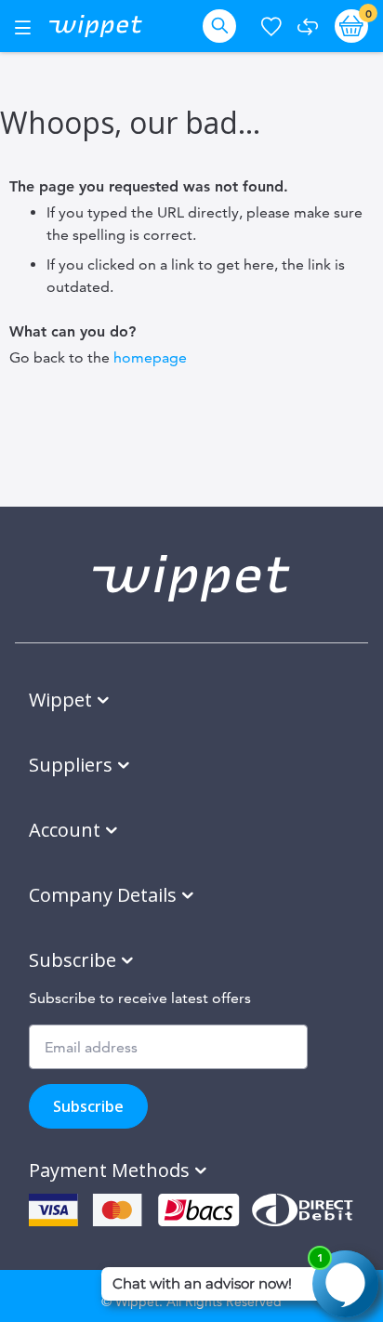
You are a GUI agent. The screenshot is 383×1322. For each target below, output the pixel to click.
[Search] (223, 26)
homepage (150, 357)
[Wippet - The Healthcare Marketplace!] (95, 26)
